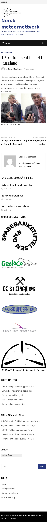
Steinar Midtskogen (15, 69)
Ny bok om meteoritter (12, 195)
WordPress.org (8, 497)
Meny (7, 43)
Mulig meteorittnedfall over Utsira (17, 185)
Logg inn (5, 484)
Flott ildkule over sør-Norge (27, 421)
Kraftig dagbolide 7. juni (12, 395)
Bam (15, 518)
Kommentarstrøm (9, 493)
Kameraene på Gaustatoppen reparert (18, 386)
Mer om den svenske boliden (15, 206)
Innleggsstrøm (8, 488)
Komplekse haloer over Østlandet (16, 390)
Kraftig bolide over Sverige (13, 404)
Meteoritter (6, 53)
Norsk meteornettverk (20, 23)
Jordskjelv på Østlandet (12, 399)
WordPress (5, 518)
